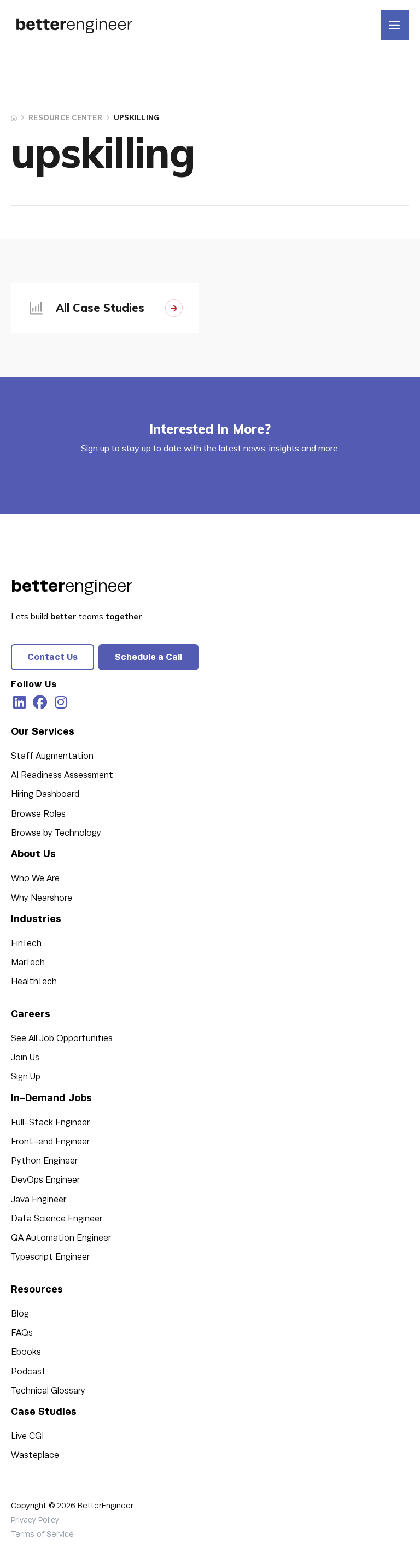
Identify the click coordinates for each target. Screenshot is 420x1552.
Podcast (28, 1372)
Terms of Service (42, 1534)
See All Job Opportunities (62, 1038)
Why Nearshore (41, 898)
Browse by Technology (56, 833)
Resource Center (65, 117)
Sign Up (25, 1077)
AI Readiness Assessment (62, 775)
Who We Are (35, 878)
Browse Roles (38, 814)
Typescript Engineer (50, 1257)
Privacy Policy (35, 1520)
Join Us (25, 1058)
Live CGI (27, 1436)
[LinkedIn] (19, 702)
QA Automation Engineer (61, 1238)
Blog (20, 1314)
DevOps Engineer (45, 1180)
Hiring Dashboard (45, 794)
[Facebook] (40, 702)
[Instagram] (60, 702)
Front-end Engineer (50, 1142)
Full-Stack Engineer (50, 1123)
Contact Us (52, 657)
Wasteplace (35, 1455)
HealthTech (34, 982)
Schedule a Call (148, 657)
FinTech (26, 943)
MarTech (28, 962)
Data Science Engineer (56, 1219)
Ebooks (26, 1352)
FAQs (22, 1333)
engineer (72, 586)
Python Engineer (44, 1161)
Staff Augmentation (52, 756)
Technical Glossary (48, 1391)
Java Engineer (38, 1200)
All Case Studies (100, 308)
